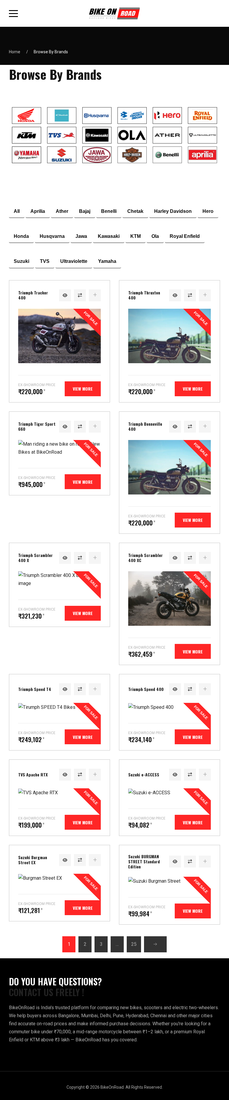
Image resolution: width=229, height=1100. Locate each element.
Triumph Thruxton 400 (144, 295)
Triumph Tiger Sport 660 (36, 426)
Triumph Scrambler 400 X (35, 557)
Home (14, 51)
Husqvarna (52, 236)
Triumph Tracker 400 (33, 295)
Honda (21, 236)
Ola (155, 236)
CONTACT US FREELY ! (46, 992)
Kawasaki (109, 236)
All (17, 211)
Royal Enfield (185, 236)
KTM (135, 236)
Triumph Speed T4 (34, 689)
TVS (44, 261)
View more (83, 389)
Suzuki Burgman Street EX (32, 859)
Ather (62, 211)
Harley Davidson (173, 211)
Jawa (81, 236)
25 (134, 944)
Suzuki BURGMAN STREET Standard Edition (144, 861)
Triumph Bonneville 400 (145, 426)
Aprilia (37, 211)
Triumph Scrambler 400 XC (145, 557)
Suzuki (21, 261)
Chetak (135, 211)
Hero (207, 211)
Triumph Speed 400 (146, 689)
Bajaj (84, 211)
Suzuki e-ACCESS (143, 774)
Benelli (109, 211)
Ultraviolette (73, 261)
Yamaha (107, 261)
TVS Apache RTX (33, 774)
